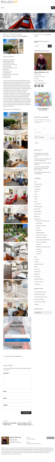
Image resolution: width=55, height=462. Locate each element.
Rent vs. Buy (37, 269)
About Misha (31, 30)
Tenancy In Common (38, 281)
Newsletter (36, 259)
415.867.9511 (31, 439)
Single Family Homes (38, 279)
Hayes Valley (38, 230)
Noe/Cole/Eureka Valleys (41, 235)
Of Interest (36, 261)
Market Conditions (38, 206)
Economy (36, 191)
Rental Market (37, 271)
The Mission (38, 249)
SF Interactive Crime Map (39, 301)
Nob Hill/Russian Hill (40, 232)
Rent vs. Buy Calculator (39, 299)
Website (5, 405)
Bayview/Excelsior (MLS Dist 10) (43, 220)
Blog (6, 356)
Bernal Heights (39, 223)
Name (5, 391)
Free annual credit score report (40, 296)
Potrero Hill (38, 244)
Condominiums (37, 186)
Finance (36, 196)
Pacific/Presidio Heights (41, 242)
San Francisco (37, 276)
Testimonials (39, 30)
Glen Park (38, 228)
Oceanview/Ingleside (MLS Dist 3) (43, 239)
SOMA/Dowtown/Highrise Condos (43, 246)
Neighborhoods (37, 219)
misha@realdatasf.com (42, 83)
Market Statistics (38, 211)
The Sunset (38, 253)
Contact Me (46, 30)
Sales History (23, 30)
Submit (36, 142)
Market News (37, 209)
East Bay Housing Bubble (39, 294)
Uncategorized (17, 356)
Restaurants (37, 274)
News (35, 256)
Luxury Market (37, 204)
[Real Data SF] (9, 3)
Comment (6, 373)
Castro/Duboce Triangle (41, 225)
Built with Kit (17, 347)
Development (37, 189)
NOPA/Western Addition (41, 237)
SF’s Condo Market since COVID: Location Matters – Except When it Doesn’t (41, 155)
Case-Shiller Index (38, 184)
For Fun (35, 199)
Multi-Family (37, 216)
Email (5, 398)
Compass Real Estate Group (40, 291)
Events (35, 194)
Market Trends (37, 214)
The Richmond (39, 251)
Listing (10, 356)
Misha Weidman (17, 34)
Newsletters (16, 30)
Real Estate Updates (6, 30)
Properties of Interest (38, 264)
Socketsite (36, 304)
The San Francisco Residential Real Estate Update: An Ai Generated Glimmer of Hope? (41, 168)
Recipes (36, 266)
